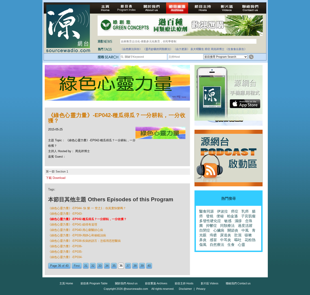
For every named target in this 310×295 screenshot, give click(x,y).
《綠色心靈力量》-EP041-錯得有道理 (72, 224)
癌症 (207, 49)
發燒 (209, 216)
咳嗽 (248, 235)
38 (135, 265)
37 (128, 265)
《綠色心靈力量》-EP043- (65, 213)
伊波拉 (222, 211)
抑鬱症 (211, 226)
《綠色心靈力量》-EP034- (65, 257)
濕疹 (238, 221)
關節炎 (232, 230)
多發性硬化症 (210, 221)
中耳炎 (225, 240)
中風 (245, 230)
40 (149, 265)
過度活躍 (245, 226)
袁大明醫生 (197, 49)
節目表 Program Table (94, 283)
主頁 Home (66, 283)
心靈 (241, 245)
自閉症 (204, 230)
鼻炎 (203, 240)
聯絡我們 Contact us (238, 283)
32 (92, 265)
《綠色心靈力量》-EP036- (65, 246)
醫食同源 (206, 211)
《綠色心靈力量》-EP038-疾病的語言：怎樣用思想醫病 (84, 240)
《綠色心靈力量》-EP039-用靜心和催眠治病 (77, 235)
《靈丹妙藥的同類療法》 (158, 49)
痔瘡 (213, 235)
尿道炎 (225, 235)
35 (114, 265)
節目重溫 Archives (156, 283)
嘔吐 (237, 240)
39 (142, 265)
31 (85, 265)
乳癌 (245, 211)
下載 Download (55, 178)
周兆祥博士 (217, 49)
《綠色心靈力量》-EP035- (65, 251)
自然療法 (217, 245)
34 (106, 265)
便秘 (220, 216)
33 (99, 265)
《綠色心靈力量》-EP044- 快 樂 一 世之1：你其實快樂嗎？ (87, 208)
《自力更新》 (181, 49)
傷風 (203, 245)
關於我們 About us (126, 283)
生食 (231, 245)
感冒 (213, 240)
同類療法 (227, 226)
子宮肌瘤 (248, 216)
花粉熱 (250, 240)
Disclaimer (185, 288)
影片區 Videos (209, 283)
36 (121, 265)
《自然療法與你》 (131, 49)
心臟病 (218, 230)
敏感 (227, 221)
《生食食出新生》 (236, 49)
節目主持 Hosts (184, 283)
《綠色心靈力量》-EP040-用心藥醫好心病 (75, 230)
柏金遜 (232, 216)
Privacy (200, 288)
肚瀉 (237, 235)
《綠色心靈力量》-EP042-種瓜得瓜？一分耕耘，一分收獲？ (87, 219)
